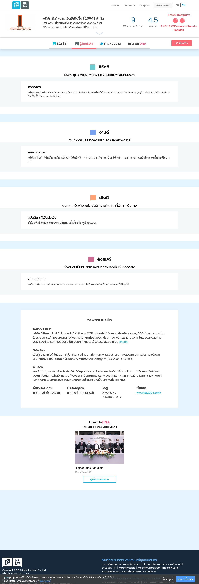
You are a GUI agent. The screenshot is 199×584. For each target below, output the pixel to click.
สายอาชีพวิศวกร (111, 571)
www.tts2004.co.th (148, 393)
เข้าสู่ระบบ (145, 5)
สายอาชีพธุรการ (127, 568)
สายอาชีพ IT (150, 571)
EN (177, 5)
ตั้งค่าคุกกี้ (168, 579)
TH (183, 5)
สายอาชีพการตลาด (134, 564)
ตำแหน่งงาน (112, 43)
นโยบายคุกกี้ (45, 580)
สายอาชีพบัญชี (170, 568)
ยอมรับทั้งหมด (185, 579)
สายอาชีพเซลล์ (174, 564)
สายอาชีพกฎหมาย (112, 564)
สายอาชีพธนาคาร (155, 564)
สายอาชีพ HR (110, 568)
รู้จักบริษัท (86, 43)
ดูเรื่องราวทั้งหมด (99, 479)
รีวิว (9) (62, 43)
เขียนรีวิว (130, 5)
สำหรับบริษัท (162, 5)
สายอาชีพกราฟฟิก (131, 571)
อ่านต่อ (123, 342)
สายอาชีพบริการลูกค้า (149, 568)
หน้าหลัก (115, 5)
